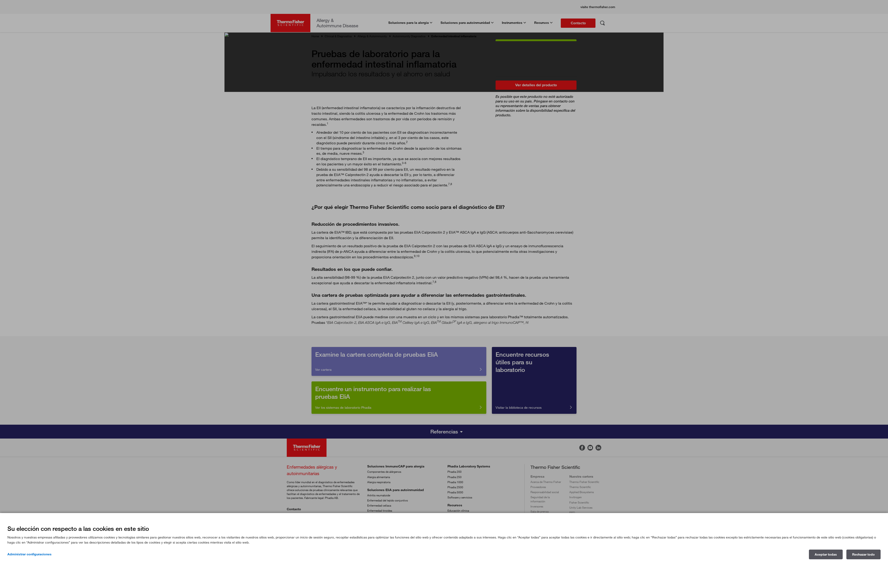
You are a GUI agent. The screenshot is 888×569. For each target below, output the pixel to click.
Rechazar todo (863, 554)
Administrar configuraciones (29, 554)
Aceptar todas (826, 554)
